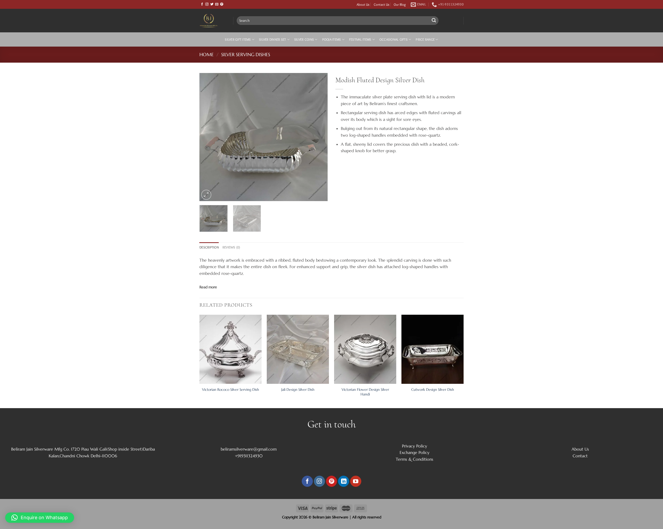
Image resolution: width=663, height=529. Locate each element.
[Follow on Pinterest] (221, 4)
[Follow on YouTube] (355, 481)
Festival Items (360, 39)
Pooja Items (331, 39)
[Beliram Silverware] (212, 20)
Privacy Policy (414, 446)
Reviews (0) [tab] (231, 247)
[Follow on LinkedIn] (343, 481)
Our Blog (400, 4)
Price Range (425, 39)
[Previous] (208, 137)
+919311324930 (249, 455)
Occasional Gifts (393, 39)
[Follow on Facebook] (202, 4)
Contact (580, 455)
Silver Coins (304, 39)
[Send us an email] (216, 4)
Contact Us (381, 4)
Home (206, 54)
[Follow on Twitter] (211, 4)
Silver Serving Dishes (245, 54)
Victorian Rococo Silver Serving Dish (230, 389)
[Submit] (433, 20)
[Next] (318, 137)
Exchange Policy (414, 452)
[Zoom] (206, 195)
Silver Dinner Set (272, 39)
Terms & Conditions (414, 459)
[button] (39, 517)
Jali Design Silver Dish (297, 389)
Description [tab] (209, 247)
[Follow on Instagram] (206, 4)
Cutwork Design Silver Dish (432, 389)
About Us (363, 4)
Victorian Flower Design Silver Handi (365, 392)
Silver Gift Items (238, 39)
